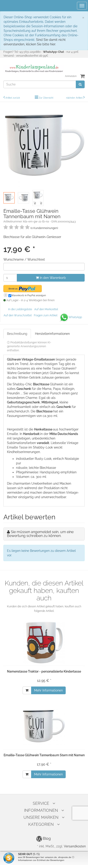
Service (41, 803)
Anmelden (70, 76)
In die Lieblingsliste (20, 309)
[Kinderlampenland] (33, 68)
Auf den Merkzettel (46, 309)
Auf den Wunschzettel (18, 315)
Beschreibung (17, 333)
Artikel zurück (12, 98)
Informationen (41, 810)
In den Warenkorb (52, 278)
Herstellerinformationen (52, 333)
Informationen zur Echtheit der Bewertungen (41, 860)
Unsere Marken (40, 817)
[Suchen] (80, 84)
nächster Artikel (74, 98)
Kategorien (41, 824)
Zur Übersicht (46, 98)
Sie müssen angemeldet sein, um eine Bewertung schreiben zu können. (40, 534)
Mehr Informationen (48, 690)
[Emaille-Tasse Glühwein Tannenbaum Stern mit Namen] (44, 726)
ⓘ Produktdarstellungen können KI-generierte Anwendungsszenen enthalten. (29, 346)
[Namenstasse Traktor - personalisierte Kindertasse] (44, 643)
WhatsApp (75, 317)
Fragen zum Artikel (45, 315)
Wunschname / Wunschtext (24, 259)
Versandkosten (75, 846)
